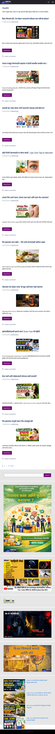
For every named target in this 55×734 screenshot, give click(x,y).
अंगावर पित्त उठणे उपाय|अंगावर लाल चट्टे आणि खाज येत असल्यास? (25, 197)
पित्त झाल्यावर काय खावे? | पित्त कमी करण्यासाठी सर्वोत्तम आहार (23, 242)
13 (9, 466)
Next (12, 466)
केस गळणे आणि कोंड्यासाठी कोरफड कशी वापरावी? (19, 376)
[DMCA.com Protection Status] (9, 602)
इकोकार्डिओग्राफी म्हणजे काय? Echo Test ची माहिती (21, 331)
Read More (7, 50)
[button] (48, 2)
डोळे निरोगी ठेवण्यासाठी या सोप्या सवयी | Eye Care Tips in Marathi (27, 152)
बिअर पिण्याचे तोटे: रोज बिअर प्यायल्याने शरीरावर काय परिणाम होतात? (25, 18)
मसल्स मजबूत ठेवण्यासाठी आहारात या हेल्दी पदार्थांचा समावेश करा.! (24, 63)
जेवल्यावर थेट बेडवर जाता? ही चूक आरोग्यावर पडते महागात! (22, 286)
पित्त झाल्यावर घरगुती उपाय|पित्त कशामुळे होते (17, 421)
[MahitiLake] (6, 2)
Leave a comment (10, 56)
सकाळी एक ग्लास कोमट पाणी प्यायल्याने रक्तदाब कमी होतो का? (23, 108)
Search (47, 475)
